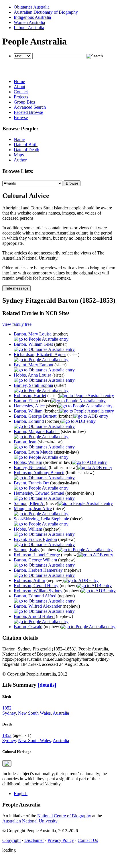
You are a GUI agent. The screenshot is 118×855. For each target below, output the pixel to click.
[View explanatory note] (6, 763)
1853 (6, 735)
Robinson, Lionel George (37, 554)
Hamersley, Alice (29, 405)
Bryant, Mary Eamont (33, 364)
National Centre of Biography (64, 815)
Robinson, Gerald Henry (36, 585)
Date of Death (26, 149)
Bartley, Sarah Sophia (33, 385)
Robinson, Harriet (30, 395)
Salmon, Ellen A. (29, 503)
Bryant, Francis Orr (31, 482)
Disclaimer (34, 840)
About (19, 86)
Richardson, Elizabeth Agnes (40, 354)
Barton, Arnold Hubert (34, 616)
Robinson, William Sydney (38, 590)
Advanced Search (30, 107)
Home (19, 81)
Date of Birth (26, 144)
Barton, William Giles (33, 344)
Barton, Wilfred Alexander (38, 606)
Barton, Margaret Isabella (37, 431)
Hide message (16, 288)
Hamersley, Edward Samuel (39, 493)
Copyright (11, 840)
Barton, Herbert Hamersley (38, 570)
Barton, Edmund (29, 421)
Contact (21, 91)
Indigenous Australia (32, 17)
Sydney (9, 713)
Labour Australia (29, 27)
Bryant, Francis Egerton (35, 539)
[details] (47, 685)
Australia (61, 713)
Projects (21, 96)
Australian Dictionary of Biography (46, 12)
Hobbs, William (28, 462)
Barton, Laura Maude (33, 452)
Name (19, 139)
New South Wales (34, 713)
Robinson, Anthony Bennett (39, 472)
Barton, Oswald (28, 626)
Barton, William (28, 411)
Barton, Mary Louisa (33, 334)
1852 (6, 708)
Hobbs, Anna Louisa (32, 375)
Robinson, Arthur (29, 580)
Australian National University (30, 820)
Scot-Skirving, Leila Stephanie (41, 518)
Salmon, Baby (27, 549)
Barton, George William (35, 559)
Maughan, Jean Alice (33, 508)
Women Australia (29, 22)
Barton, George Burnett (35, 416)
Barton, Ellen (26, 400)
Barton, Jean (25, 441)
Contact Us (88, 840)
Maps (19, 154)
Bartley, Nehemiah (31, 467)
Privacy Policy (61, 840)
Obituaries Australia (32, 7)
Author (20, 159)
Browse (21, 117)
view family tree (17, 324)
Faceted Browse (28, 112)
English (20, 793)
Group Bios (24, 102)
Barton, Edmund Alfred (35, 595)
